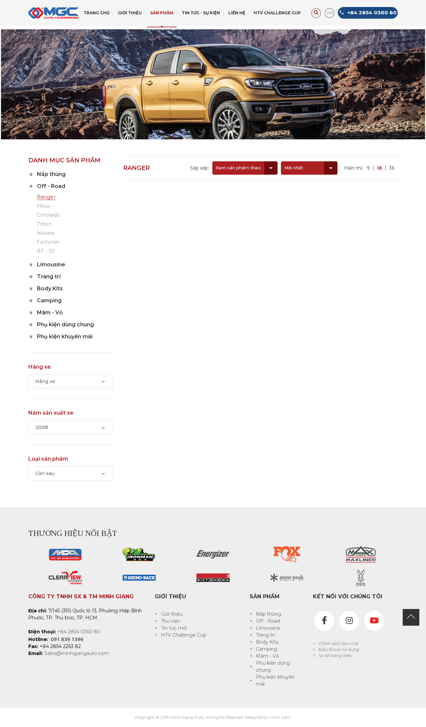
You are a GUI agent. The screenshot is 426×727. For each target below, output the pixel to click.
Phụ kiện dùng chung (273, 666)
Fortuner (48, 242)
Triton (44, 224)
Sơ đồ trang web (335, 655)
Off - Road (268, 621)
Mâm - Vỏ (267, 656)
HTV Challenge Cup (183, 635)
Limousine (268, 628)
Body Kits (267, 642)
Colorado (48, 215)
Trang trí (265, 635)
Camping (266, 649)
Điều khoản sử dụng (339, 649)
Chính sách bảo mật (338, 643)
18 (379, 168)
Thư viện (170, 621)
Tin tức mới (174, 628)
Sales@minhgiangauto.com (76, 653)
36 (391, 168)
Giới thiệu (172, 614)
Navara (46, 233)
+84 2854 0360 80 (79, 632)
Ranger (46, 197)
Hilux (43, 206)
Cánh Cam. (280, 717)
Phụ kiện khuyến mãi (275, 680)
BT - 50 (46, 251)
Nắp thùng (268, 614)
